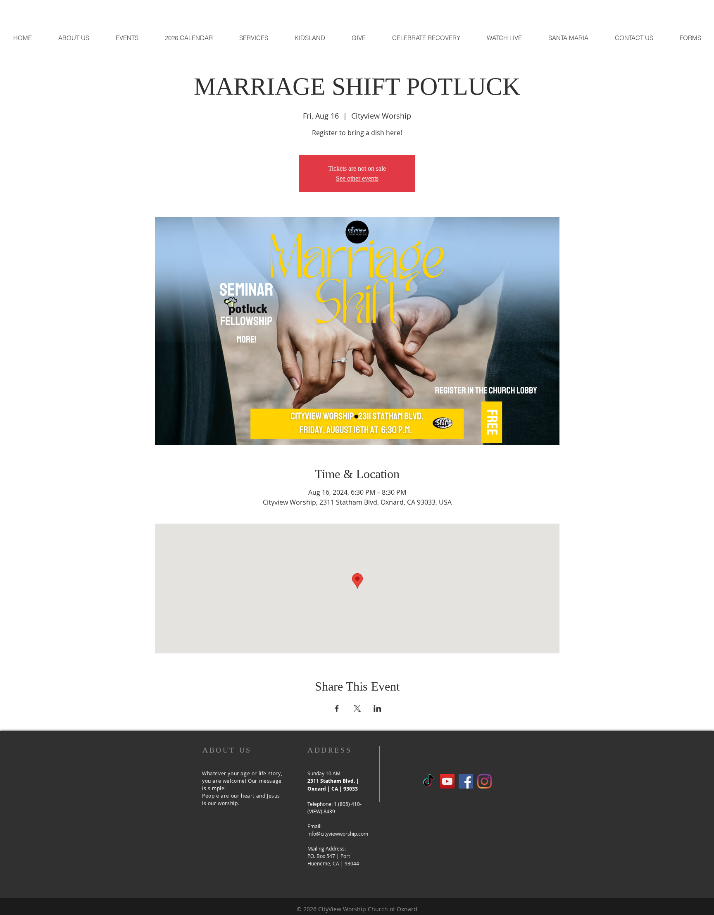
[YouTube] (447, 781)
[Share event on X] (357, 708)
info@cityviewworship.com (337, 833)
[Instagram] (484, 781)
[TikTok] (428, 781)
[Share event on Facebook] (337, 708)
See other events (357, 178)
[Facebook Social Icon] (466, 781)
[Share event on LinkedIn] (377, 708)
